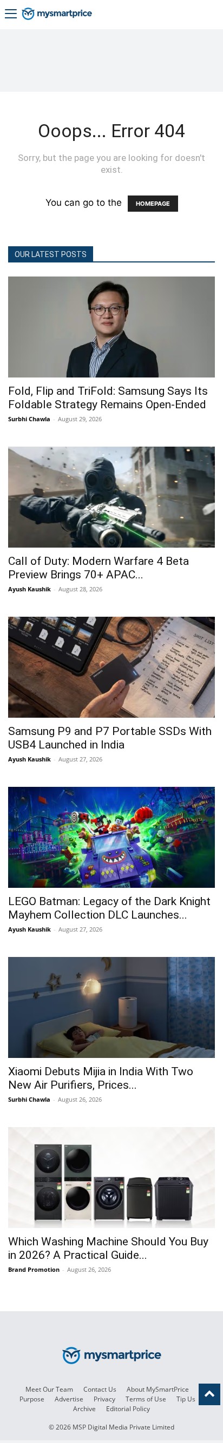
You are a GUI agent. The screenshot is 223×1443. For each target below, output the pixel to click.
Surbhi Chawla (29, 419)
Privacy (104, 1399)
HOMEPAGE (153, 203)
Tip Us (185, 1399)
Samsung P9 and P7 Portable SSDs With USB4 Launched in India (110, 738)
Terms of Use (146, 1399)
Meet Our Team (49, 1389)
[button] (11, 15)
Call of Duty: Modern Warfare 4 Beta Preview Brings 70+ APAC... (98, 568)
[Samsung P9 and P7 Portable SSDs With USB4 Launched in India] (111, 667)
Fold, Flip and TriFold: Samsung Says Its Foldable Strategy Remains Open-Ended (108, 398)
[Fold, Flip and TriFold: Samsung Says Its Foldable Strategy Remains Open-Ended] (111, 327)
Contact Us (99, 1389)
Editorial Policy (128, 1408)
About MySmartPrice (158, 1389)
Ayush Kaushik (29, 589)
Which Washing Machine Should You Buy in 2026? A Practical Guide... (108, 1248)
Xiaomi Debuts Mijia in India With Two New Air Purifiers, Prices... (100, 1078)
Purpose (31, 1399)
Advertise (69, 1399)
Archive (84, 1408)
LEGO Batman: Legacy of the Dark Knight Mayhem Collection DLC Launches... (109, 908)
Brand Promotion (34, 1269)
